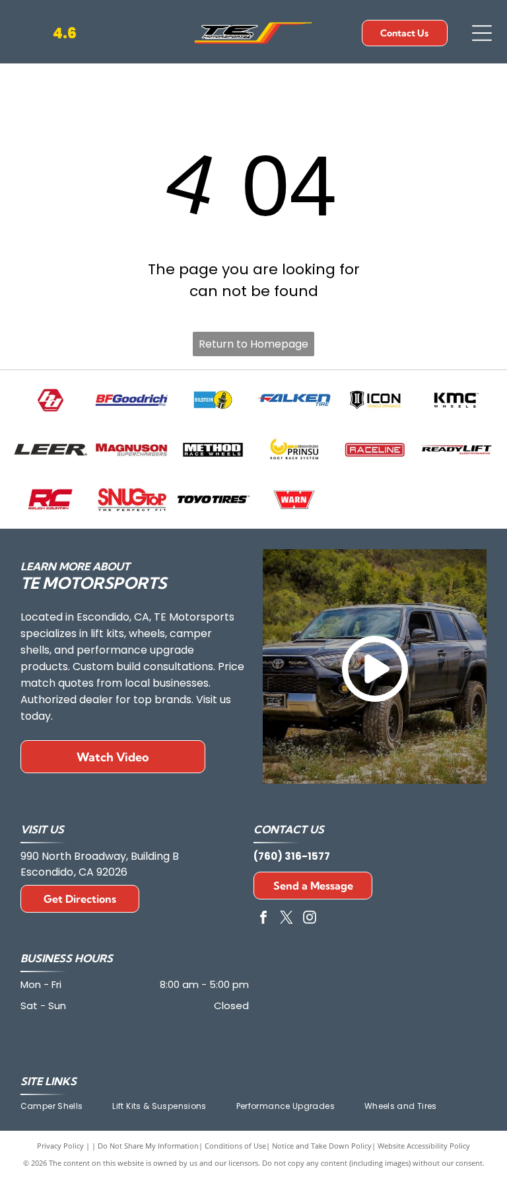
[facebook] (263, 919)
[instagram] (310, 919)
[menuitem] (66, 1106)
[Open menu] (482, 33)
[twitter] (286, 919)
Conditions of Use (235, 1146)
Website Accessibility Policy (424, 1146)
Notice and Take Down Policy (322, 1146)
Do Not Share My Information (148, 1146)
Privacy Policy (60, 1146)
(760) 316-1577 (292, 856)
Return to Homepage (253, 344)
